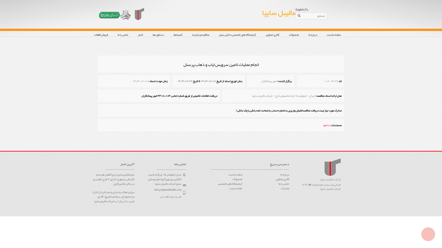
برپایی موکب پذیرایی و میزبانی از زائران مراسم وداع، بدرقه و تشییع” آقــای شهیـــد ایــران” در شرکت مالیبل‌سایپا (113, 197)
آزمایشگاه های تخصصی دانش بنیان (237, 34)
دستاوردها (158, 34)
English (300, 9)
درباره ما (312, 34)
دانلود (326, 125)
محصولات (294, 34)
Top (428, 234)
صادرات (285, 188)
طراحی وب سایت (332, 184)
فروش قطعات (101, 34)
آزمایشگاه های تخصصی (230, 183)
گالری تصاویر (272, 34)
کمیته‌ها (178, 34)
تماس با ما (123, 34)
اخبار (140, 34)
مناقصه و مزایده (200, 34)
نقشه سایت (236, 188)
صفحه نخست (334, 34)
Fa (306, 9)
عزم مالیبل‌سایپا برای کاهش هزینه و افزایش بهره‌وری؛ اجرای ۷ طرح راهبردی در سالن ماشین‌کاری (113, 179)
